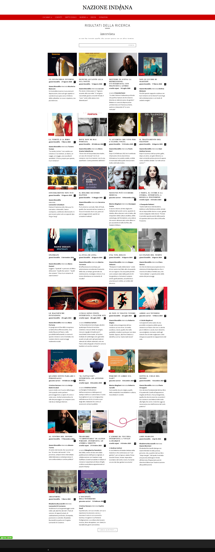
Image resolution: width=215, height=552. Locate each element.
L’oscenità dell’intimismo (87, 497)
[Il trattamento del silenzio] (152, 124)
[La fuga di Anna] (92, 240)
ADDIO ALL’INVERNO (149, 313)
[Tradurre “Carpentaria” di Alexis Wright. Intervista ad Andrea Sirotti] (92, 421)
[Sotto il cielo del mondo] (152, 361)
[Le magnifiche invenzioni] (62, 298)
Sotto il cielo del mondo (149, 377)
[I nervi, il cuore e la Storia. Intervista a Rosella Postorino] (152, 178)
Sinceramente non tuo (61, 193)
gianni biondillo (54, 82)
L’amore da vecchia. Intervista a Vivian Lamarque (120, 438)
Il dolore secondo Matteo (89, 194)
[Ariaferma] (62, 481)
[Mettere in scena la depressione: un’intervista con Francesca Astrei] (122, 64)
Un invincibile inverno (61, 79)
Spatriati (54, 255)
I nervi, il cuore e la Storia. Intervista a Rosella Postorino (151, 195)
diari (111, 74)
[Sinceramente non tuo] (62, 178)
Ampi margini (146, 436)
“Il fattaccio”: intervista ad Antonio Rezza (91, 378)
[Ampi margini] (152, 421)
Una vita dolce (117, 255)
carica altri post (107, 530)
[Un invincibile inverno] (62, 64)
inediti (111, 188)
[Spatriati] (62, 240)
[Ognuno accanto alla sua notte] (92, 64)
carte (51, 74)
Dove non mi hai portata (88, 140)
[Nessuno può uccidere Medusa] (122, 178)
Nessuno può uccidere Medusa (121, 194)
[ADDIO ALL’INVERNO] (152, 298)
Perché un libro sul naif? (120, 377)
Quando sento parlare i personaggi (62, 377)
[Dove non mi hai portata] (92, 124)
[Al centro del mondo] (62, 421)
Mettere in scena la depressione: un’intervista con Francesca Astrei (120, 82)
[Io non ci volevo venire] (122, 298)
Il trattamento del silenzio (150, 140)
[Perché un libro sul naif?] (122, 361)
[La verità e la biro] (62, 124)
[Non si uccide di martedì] (152, 64)
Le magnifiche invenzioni (56, 314)
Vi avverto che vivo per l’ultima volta (122, 140)
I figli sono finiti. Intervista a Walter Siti (92, 314)
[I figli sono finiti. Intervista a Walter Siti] (92, 298)
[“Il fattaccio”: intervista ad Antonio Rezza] (92, 361)
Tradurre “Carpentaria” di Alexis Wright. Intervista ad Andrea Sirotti (92, 439)
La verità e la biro (59, 139)
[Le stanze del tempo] (152, 240)
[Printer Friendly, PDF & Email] (6, 538)
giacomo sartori (115, 198)
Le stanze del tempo (150, 255)
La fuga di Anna (88, 255)
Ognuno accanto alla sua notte (91, 80)
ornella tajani (114, 88)
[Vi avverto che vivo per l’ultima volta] (122, 124)
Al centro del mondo (60, 436)
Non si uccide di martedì (148, 80)
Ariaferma (54, 496)
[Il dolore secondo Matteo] (92, 178)
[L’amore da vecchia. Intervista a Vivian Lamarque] (122, 421)
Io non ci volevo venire (122, 313)
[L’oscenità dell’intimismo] (92, 481)
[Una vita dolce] (122, 240)
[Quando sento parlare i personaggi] (62, 361)
